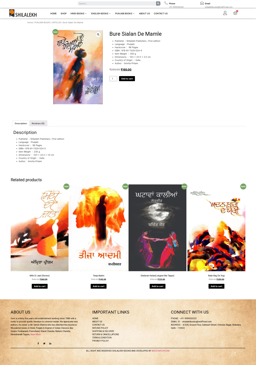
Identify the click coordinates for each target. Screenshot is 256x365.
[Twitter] (44, 343)
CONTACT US (161, 13)
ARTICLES (56, 22)
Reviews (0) (38, 123)
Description (21, 123)
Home (30, 22)
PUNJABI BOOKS (123, 13)
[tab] (21, 123)
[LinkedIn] (50, 343)
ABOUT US (144, 13)
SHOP (64, 13)
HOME (53, 13)
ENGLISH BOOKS (99, 13)
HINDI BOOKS (77, 13)
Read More (35, 334)
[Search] (158, 3)
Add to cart (127, 78)
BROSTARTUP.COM (161, 351)
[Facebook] (38, 343)
